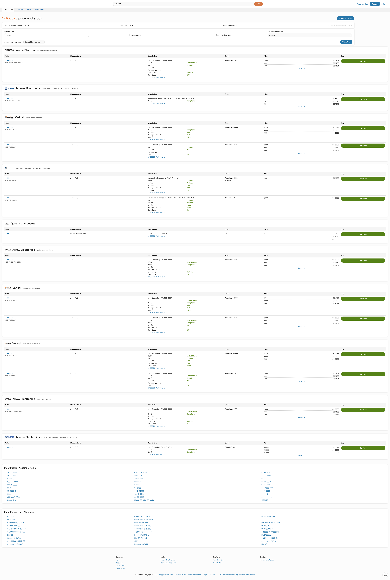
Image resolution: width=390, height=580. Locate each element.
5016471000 (139, 491)
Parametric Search (167, 560)
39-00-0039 (12, 476)
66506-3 (264, 494)
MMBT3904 (11, 520)
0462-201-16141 (140, 473)
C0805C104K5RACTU (142, 526)
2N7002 (137, 541)
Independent (229, 25)
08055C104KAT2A (14, 538)
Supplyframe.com (166, 575)
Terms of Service (194, 575)
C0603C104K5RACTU (142, 529)
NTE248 (10, 517)
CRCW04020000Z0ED (143, 532)
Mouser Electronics (46, 88)
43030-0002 (266, 476)
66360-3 (137, 482)
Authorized (125, 25)
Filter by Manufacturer (12, 42)
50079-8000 (12, 485)
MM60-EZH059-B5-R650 (144, 500)
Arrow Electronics (36, 50)
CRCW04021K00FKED (15, 526)
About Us (119, 563)
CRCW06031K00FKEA (269, 538)
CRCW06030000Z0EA (16, 532)
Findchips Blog (362, 4)
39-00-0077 (266, 482)
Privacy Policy (180, 575)
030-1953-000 (267, 488)
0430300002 (139, 485)
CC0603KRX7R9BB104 (270, 532)
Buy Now (363, 61)
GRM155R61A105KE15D (16, 541)
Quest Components (23, 223)
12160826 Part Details (156, 77)
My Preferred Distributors (16, 25)
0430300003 (266, 497)
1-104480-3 (265, 485)
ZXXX (263, 520)
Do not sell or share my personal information (237, 575)
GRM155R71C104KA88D (16, 529)
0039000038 (12, 494)
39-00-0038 (12, 473)
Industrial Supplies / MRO (339, 25)
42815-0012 (139, 494)
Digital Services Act (210, 575)
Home (118, 560)
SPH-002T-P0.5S (13, 497)
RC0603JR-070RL (141, 544)
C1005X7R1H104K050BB (143, 517)
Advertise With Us (267, 560)
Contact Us (120, 569)
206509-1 (265, 479)
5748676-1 (11, 479)
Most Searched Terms (168, 563)
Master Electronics (46, 437)
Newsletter (217, 563)
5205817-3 (11, 500)
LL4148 (264, 544)
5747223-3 (11, 491)
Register (375, 4)
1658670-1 (265, 500)
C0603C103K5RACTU (15, 544)
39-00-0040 (139, 497)
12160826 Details (345, 18)
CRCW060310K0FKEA (15, 523)
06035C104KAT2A (268, 541)
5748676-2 (265, 473)
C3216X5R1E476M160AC (143, 520)
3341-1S (10, 488)
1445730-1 (138, 488)
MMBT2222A (266, 535)
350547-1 (138, 476)
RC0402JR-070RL (141, 523)
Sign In (385, 4)
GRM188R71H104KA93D (270, 523)
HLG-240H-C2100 (268, 517)
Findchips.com (8, 4)
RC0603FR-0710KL (141, 535)
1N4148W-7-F (266, 526)
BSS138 (10, 535)
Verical (28, 117)
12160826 (8, 60)
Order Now (363, 99)
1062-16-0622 (12, 482)
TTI (29, 168)
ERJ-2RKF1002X (140, 538)
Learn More (120, 566)
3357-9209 (265, 491)
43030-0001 (139, 479)
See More (301, 69)
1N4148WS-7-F (267, 529)
